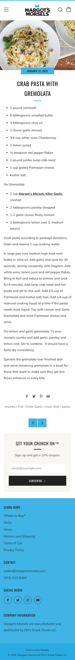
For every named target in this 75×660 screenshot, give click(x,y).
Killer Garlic (34, 407)
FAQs (7, 523)
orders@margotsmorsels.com (24, 571)
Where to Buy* (14, 516)
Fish (21, 407)
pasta (66, 407)
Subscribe (35, 481)
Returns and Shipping (19, 536)
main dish (52, 407)
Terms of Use (13, 543)
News (8, 529)
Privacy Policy (14, 550)
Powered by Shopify (37, 649)
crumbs (10, 407)
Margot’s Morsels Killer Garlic (40, 194)
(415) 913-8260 (15, 578)
